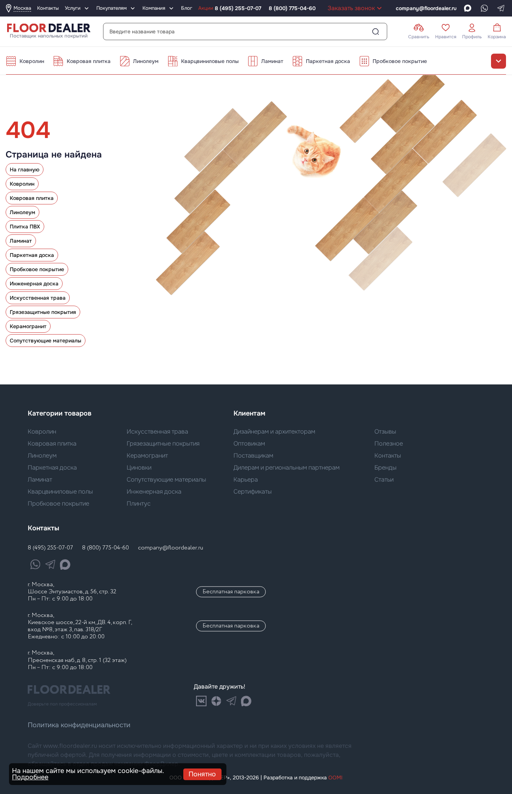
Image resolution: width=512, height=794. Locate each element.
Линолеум (146, 61)
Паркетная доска (328, 61)
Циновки (139, 467)
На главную (24, 169)
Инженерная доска (34, 283)
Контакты (387, 455)
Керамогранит (28, 326)
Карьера (246, 479)
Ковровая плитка (89, 61)
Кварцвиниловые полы (210, 61)
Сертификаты (253, 491)
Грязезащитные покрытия (43, 312)
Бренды (385, 467)
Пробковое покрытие (400, 61)
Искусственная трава (38, 297)
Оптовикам (249, 443)
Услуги (73, 8)
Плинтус (139, 503)
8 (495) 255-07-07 (238, 8)
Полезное (388, 443)
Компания (153, 8)
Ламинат (272, 61)
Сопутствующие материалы (45, 340)
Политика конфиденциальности (79, 725)
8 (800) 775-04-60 (292, 8)
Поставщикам (253, 455)
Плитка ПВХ (25, 226)
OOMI (335, 777)
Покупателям (111, 8)
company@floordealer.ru (170, 547)
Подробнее (30, 777)
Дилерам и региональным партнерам (287, 467)
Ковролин (31, 61)
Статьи (384, 479)
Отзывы (385, 431)
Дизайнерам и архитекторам (274, 431)
